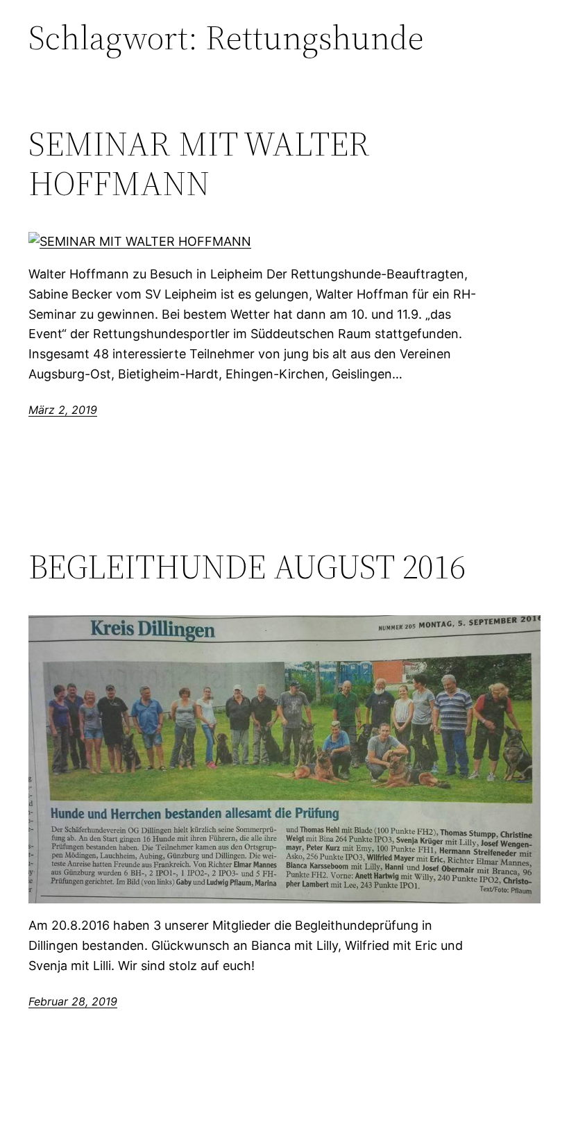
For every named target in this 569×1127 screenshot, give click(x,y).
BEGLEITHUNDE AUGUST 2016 (247, 567)
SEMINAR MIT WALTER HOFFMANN (199, 163)
